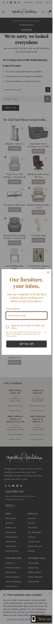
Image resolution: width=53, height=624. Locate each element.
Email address (13, 308)
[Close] (48, 272)
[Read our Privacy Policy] (45, 332)
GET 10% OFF (26, 344)
